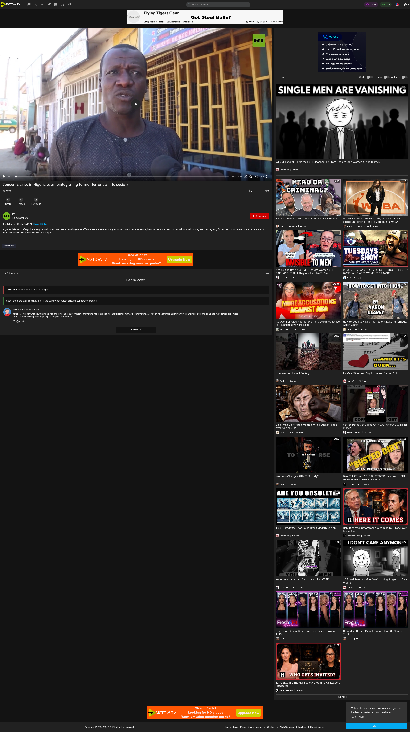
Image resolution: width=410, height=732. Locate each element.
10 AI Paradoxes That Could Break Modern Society (306, 528)
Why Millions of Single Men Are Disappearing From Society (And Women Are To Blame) (328, 162)
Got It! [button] (376, 726)
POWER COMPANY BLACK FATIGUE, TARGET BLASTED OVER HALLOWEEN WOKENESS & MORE (375, 271)
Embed (21, 204)
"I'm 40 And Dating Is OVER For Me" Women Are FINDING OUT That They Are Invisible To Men (304, 271)
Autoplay (395, 77)
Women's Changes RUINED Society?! (297, 476)
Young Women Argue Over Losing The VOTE (302, 579)
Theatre (378, 77)
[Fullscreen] (267, 176)
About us (260, 727)
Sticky (362, 77)
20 (251, 176)
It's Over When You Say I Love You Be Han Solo (370, 373)
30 (245, 176)
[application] (136, 104)
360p (262, 177)
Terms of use (231, 727)
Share (8, 204)
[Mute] (256, 176)
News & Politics (41, 224)
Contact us (272, 727)
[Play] (4, 176)
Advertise (301, 727)
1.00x (240, 177)
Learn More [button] (358, 716)
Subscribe (260, 216)
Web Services (287, 727)
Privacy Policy (247, 727)
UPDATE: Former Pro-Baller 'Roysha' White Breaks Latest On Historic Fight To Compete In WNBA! (372, 220)
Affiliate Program (316, 727)
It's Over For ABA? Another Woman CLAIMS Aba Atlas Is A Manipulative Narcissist (308, 323)
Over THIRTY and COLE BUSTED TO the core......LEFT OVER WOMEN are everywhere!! (374, 478)
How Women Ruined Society (293, 373)
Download (36, 204)
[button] (397, 4)
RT (13, 214)
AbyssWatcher (20, 309)
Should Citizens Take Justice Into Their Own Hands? (307, 218)
